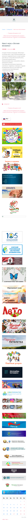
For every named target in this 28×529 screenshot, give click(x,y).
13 (14, 507)
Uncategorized (9, 29)
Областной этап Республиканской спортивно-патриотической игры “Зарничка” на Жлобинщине (14, 36)
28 (17, 514)
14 (17, 507)
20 (14, 511)
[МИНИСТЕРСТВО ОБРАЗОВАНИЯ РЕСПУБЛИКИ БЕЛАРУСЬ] (14, 433)
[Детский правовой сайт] (14, 470)
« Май (3, 519)
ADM (14, 49)
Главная (3, 29)
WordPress (22, 525)
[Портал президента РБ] (14, 415)
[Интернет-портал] (14, 485)
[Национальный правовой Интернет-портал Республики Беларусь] (14, 424)
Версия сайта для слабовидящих (13, 124)
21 (17, 511)
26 (10, 514)
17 (3, 511)
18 (7, 511)
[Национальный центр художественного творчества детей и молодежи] (14, 463)
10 (3, 507)
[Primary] (14, 19)
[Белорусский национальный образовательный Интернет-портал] (14, 478)
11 (7, 507)
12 (10, 507)
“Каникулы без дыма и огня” (14, 33)
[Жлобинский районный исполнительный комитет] (14, 449)
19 (10, 511)
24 (3, 514)
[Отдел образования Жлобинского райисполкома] (14, 456)
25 (7, 514)
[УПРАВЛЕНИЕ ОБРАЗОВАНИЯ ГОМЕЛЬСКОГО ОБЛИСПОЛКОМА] (14, 441)
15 (20, 507)
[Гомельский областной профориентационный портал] (14, 492)
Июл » (7, 519)
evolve (5, 525)
